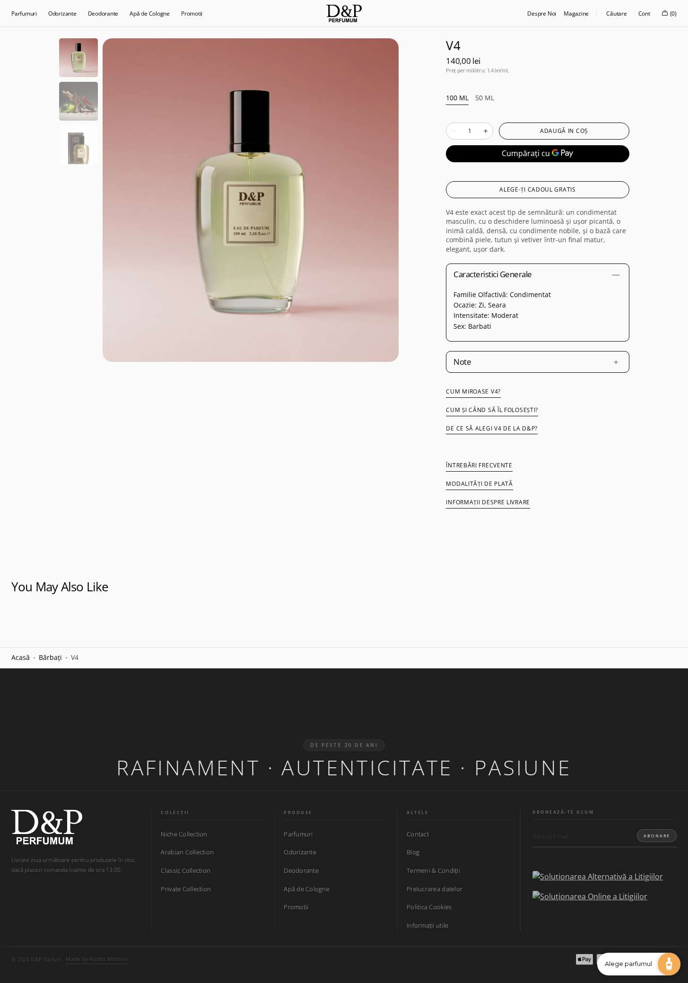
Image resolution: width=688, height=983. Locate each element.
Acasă (20, 657)
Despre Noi (541, 13)
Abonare (657, 835)
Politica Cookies (429, 907)
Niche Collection (184, 834)
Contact (418, 834)
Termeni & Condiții (433, 870)
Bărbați (50, 657)
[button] (616, 13)
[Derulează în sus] (14, 968)
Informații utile (427, 925)
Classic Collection (185, 870)
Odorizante (300, 852)
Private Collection (186, 889)
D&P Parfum (46, 959)
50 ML (484, 98)
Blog (413, 852)
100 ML (457, 98)
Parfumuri (298, 834)
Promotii (296, 907)
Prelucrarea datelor (434, 889)
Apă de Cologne (307, 889)
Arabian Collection (187, 852)
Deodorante (301, 870)
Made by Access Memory (97, 958)
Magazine (576, 13)
